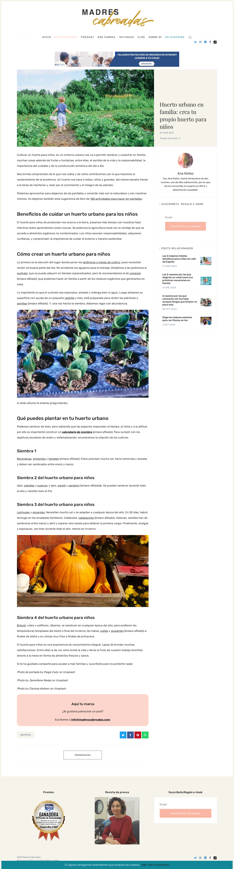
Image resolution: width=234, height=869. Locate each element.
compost (135, 273)
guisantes (117, 631)
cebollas (29, 485)
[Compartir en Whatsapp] (145, 735)
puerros (42, 485)
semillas (22, 303)
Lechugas (23, 512)
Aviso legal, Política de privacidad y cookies (38, 860)
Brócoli (21, 625)
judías (104, 631)
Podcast (87, 37)
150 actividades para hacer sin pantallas (116, 198)
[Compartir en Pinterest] (137, 735)
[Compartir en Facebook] (130, 735)
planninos (25, 734)
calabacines (86, 517)
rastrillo (69, 298)
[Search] (190, 37)
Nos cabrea (106, 37)
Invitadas (126, 37)
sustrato (22, 273)
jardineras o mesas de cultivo (101, 262)
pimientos (39, 458)
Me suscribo (174, 37)
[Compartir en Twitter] (123, 735)
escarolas (39, 512)
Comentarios (83, 755)
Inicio (46, 37)
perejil (62, 485)
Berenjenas (24, 458)
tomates (53, 458)
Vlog (141, 37)
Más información (158, 864)
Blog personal (66, 37)
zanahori (74, 485)
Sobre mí (155, 37)
